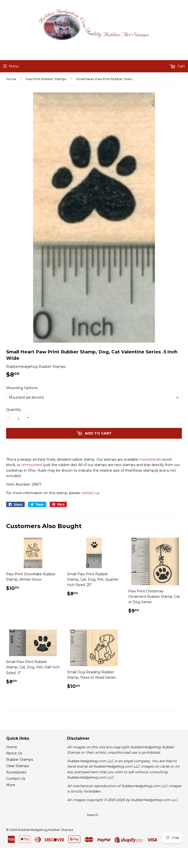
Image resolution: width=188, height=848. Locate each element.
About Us (14, 753)
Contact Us (15, 778)
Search (92, 815)
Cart (181, 66)
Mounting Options (21, 388)
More (10, 785)
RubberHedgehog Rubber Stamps (45, 830)
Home (11, 79)
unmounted (31, 465)
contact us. (90, 493)
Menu (14, 66)
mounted (147, 459)
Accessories (16, 772)
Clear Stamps (17, 766)
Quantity (13, 409)
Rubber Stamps (19, 759)
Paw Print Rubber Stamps (46, 79)
